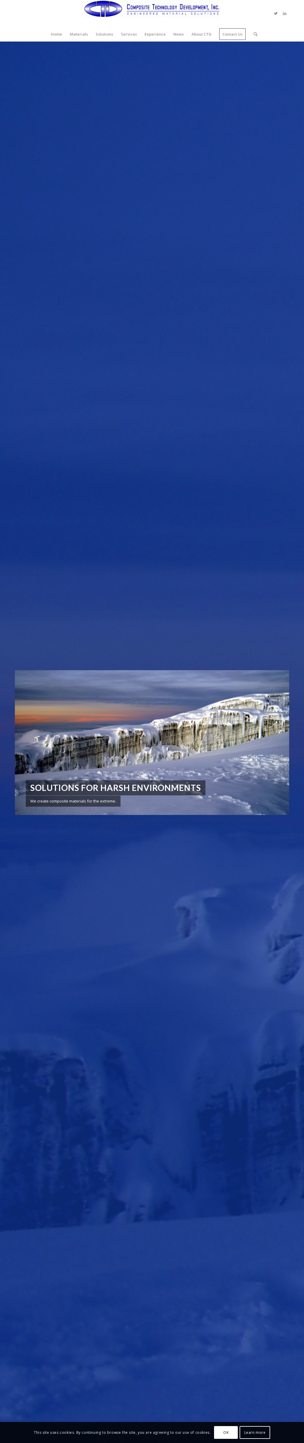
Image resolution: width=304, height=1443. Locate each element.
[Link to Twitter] (275, 13)
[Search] (253, 34)
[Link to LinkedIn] (284, 13)
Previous (28, 742)
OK (226, 1432)
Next (276, 742)
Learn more (255, 1432)
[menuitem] (56, 34)
